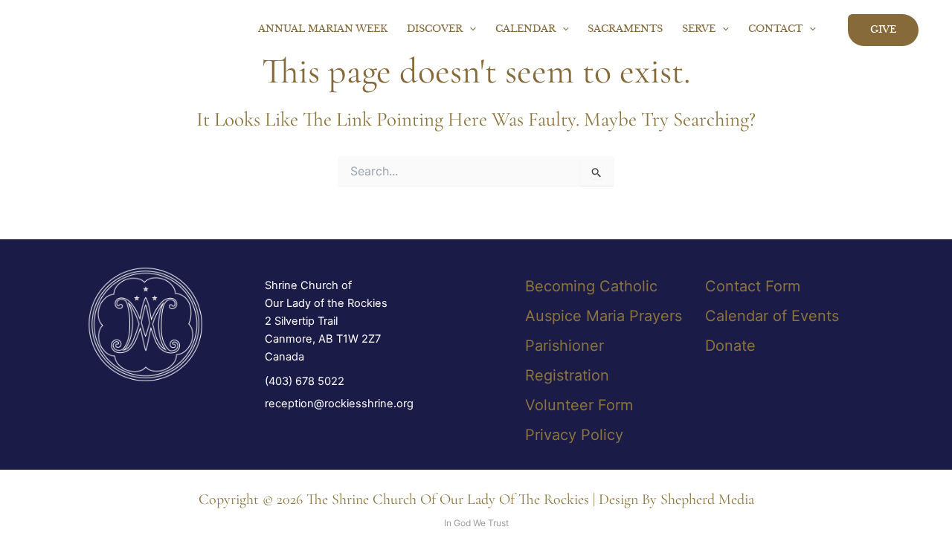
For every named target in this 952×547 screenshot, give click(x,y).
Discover (435, 29)
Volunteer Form (579, 405)
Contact (775, 29)
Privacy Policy (574, 435)
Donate (730, 346)
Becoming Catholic (591, 286)
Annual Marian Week (322, 29)
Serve (698, 29)
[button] (469, 29)
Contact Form (752, 286)
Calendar (525, 29)
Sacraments (625, 29)
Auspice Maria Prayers (603, 316)
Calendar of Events (772, 316)
